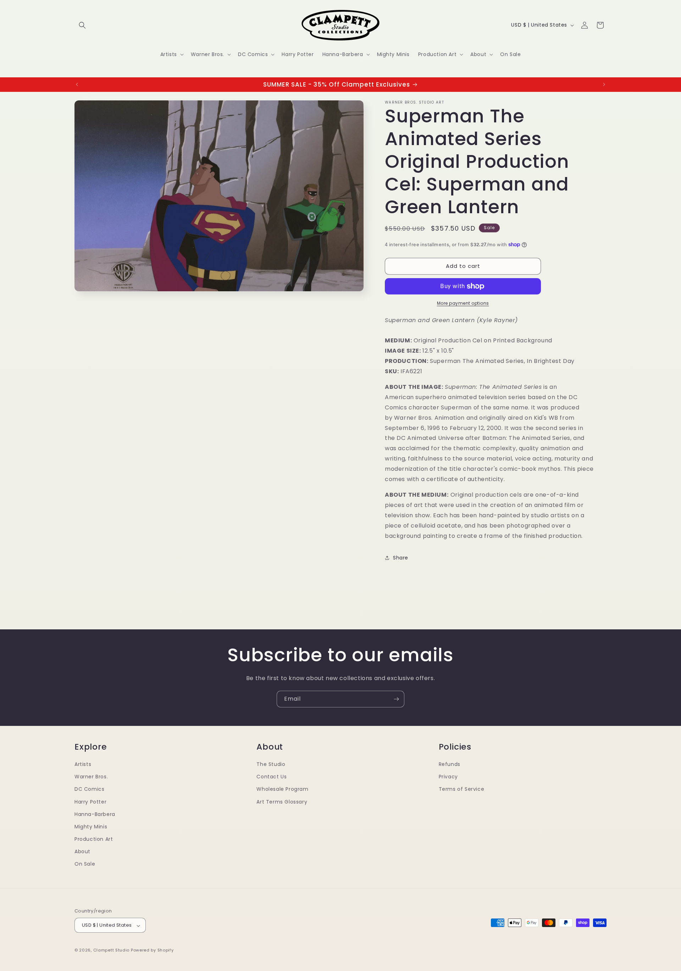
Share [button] (400, 557)
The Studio (270, 763)
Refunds (449, 763)
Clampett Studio (111, 950)
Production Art (93, 839)
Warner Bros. (91, 776)
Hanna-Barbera (94, 813)
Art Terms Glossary (281, 801)
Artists (82, 763)
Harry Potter (90, 801)
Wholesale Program (282, 789)
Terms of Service (462, 789)
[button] (82, 25)
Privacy (448, 776)
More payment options (463, 303)
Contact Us (271, 776)
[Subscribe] (396, 699)
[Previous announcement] (77, 84)
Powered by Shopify (152, 950)
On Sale (84, 863)
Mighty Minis (90, 826)
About (82, 851)
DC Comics (89, 789)
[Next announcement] (604, 84)
